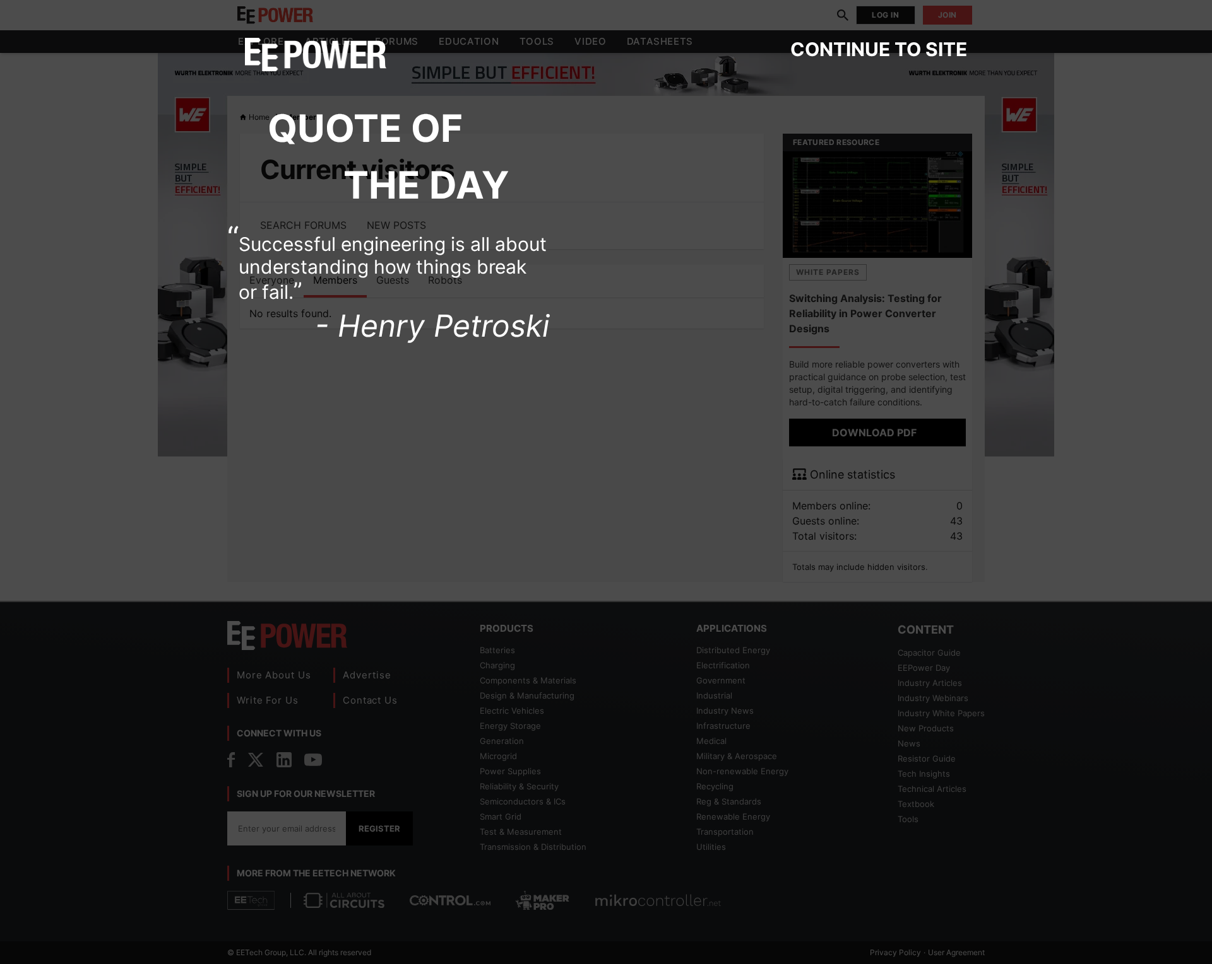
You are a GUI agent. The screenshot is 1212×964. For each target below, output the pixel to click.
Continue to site (878, 49)
